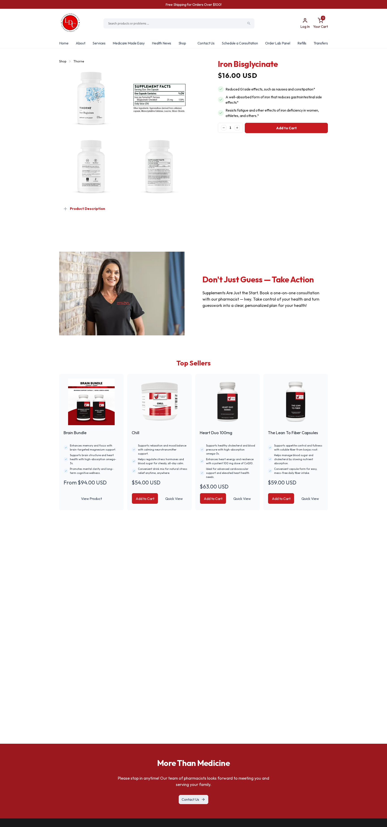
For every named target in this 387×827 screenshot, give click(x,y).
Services (98, 43)
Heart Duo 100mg (216, 432)
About (80, 43)
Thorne (78, 61)
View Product (91, 498)
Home (63, 43)
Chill (135, 432)
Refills (301, 43)
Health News (161, 43)
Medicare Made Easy (128, 43)
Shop (182, 43)
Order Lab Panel (277, 43)
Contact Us (206, 43)
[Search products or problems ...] (249, 23)
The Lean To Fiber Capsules (293, 432)
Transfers (321, 43)
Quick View (174, 498)
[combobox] (178, 23)
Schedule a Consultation (240, 43)
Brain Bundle (75, 432)
